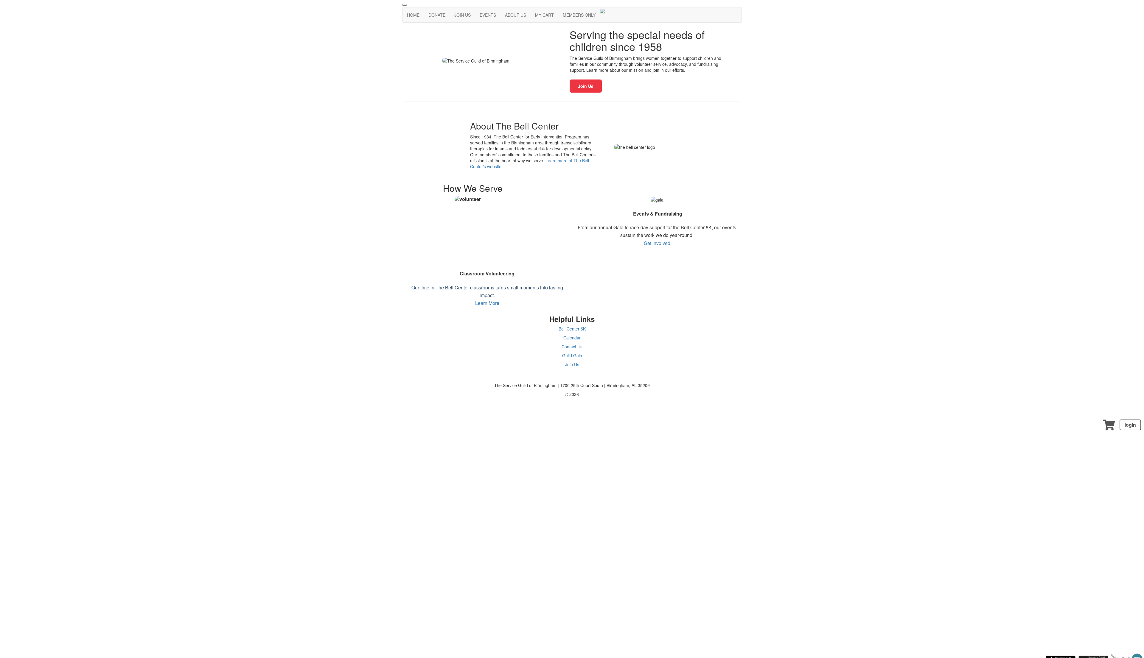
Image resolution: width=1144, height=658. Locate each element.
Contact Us (572, 347)
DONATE (436, 15)
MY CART (544, 15)
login (1130, 424)
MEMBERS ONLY (579, 15)
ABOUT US (515, 15)
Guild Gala (572, 355)
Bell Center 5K (572, 329)
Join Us (585, 86)
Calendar (572, 338)
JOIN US (462, 15)
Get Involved (657, 243)
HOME (413, 15)
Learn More (487, 303)
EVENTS (488, 15)
